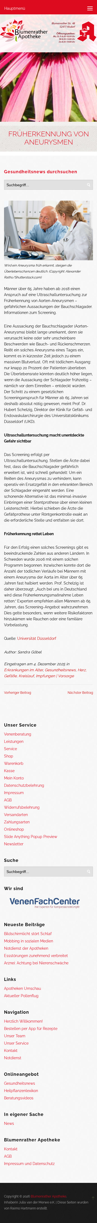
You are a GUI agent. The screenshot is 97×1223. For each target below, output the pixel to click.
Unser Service (16, 1043)
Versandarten (16, 815)
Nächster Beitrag (80, 693)
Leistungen (13, 741)
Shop (8, 756)
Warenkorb (13, 763)
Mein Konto (14, 778)
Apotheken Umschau (22, 988)
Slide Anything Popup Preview (30, 836)
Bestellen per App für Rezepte (30, 1028)
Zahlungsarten (17, 822)
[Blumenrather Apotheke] (48, 32)
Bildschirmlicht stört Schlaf (28, 934)
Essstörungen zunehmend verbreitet (36, 956)
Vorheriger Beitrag (17, 693)
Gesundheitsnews (60, 670)
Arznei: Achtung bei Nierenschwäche (36, 963)
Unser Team (14, 1036)
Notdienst (12, 1058)
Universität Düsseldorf (36, 638)
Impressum (14, 793)
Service (10, 749)
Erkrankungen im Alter (23, 670)
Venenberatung (17, 734)
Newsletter (13, 844)
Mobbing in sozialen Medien (28, 941)
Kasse (9, 771)
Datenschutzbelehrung (24, 785)
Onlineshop (14, 829)
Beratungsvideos (18, 1098)
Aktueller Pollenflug (21, 996)
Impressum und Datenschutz (29, 1163)
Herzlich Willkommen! (23, 1021)
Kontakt (11, 1050)
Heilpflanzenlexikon (21, 1091)
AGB (8, 800)
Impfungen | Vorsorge (55, 676)
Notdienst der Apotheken (26, 948)
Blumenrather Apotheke (48, 1196)
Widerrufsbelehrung (22, 807)
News (9, 1123)
